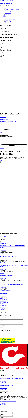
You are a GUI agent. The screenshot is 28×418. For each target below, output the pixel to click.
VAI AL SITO (3, 236)
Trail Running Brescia (6, 3)
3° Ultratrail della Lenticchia (8, 256)
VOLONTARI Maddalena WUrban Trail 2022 (13, 284)
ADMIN (2, 273)
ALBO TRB (3, 262)
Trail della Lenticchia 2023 (7, 275)
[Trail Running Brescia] (3, 0)
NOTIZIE (2, 243)
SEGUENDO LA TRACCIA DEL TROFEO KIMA (12, 378)
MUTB (1, 282)
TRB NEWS (3, 293)
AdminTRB (3, 250)
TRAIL (6, 243)
